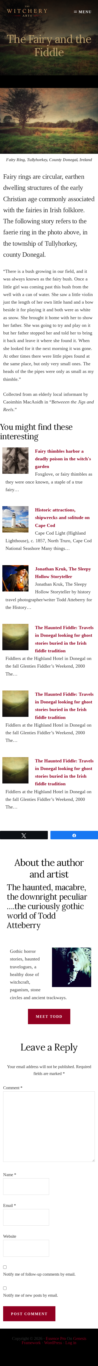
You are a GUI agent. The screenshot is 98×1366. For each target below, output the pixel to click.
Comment (12, 1088)
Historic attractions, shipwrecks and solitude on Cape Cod (62, 517)
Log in (70, 1342)
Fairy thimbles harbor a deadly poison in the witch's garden (63, 458)
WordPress (53, 1342)
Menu (85, 12)
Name (9, 1174)
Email (9, 1205)
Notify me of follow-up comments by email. (39, 1274)
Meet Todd (49, 1017)
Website (9, 1236)
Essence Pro (56, 1338)
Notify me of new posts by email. (30, 1295)
